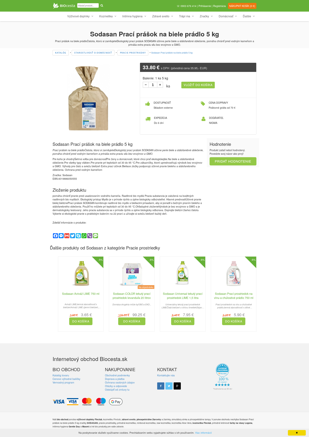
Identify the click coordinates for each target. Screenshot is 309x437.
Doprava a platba (114, 379)
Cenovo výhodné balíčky (66, 379)
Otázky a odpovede (116, 386)
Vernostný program (63, 382)
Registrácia (219, 6)
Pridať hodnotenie (233, 161)
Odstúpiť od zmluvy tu (117, 389)
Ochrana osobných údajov (120, 382)
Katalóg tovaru (61, 375)
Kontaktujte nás (166, 375)
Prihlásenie (204, 6)
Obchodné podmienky (117, 375)
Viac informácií (203, 432)
